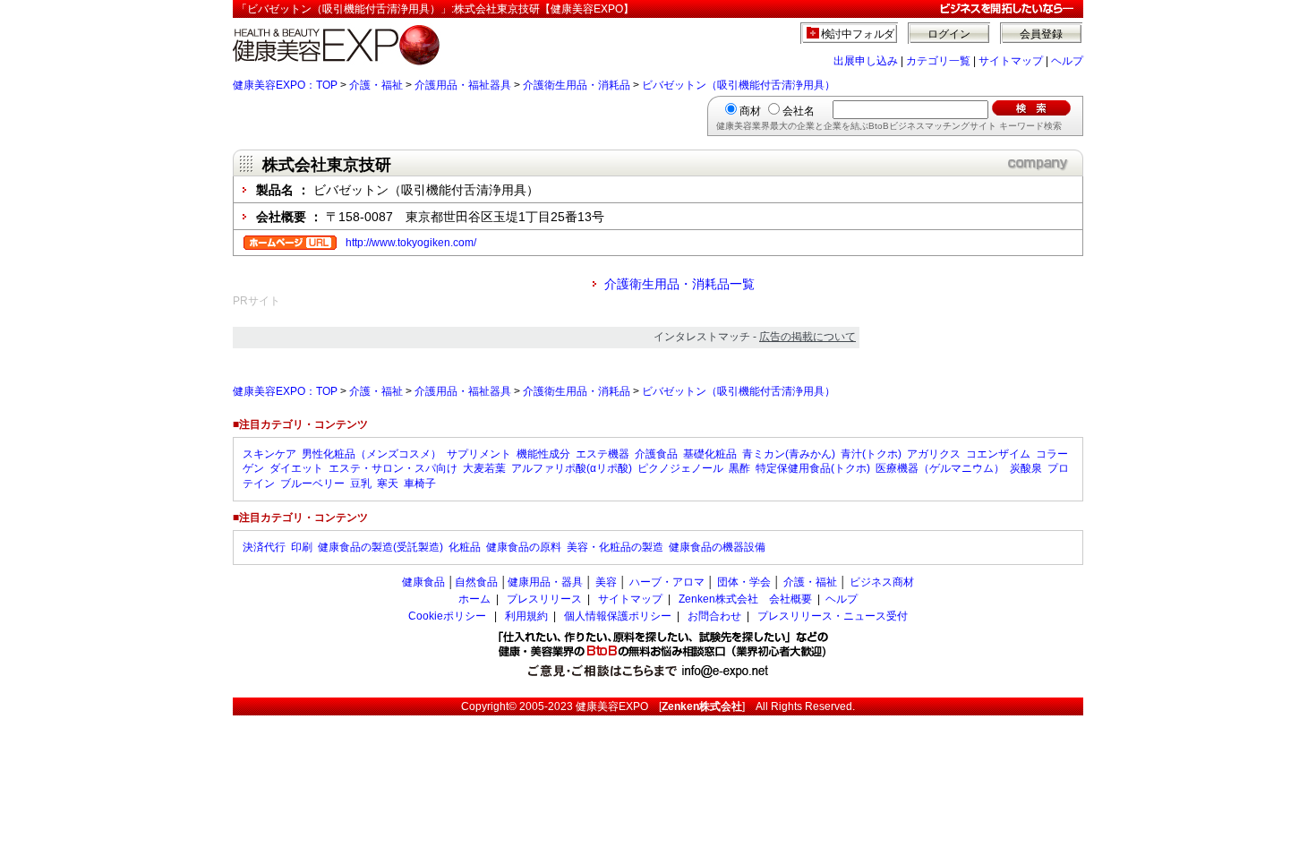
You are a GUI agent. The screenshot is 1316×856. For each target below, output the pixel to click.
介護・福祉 (376, 85)
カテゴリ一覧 (938, 61)
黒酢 (739, 468)
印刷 (301, 547)
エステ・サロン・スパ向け (393, 468)
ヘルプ (1067, 61)
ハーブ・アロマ (667, 582)
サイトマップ (1010, 61)
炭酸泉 (1026, 468)
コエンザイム (998, 454)
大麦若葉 (484, 468)
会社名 (798, 111)
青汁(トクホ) (871, 454)
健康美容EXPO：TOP (285, 85)
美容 (606, 582)
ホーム (474, 599)
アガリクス (934, 454)
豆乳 (361, 483)
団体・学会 (744, 582)
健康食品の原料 (523, 547)
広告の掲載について (807, 336)
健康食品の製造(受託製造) (380, 547)
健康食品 (423, 582)
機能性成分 (543, 454)
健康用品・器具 (545, 582)
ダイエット (296, 468)
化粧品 (465, 547)
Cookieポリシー (447, 616)
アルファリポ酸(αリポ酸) (571, 468)
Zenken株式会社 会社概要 (745, 599)
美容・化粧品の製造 (615, 547)
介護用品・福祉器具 (462, 85)
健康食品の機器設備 (717, 547)
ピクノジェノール (680, 468)
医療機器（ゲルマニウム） (940, 468)
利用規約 (526, 616)
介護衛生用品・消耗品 (576, 85)
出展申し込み (865, 61)
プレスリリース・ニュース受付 (832, 616)
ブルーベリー (312, 483)
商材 (750, 111)
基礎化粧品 (710, 454)
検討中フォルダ (858, 34)
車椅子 (420, 483)
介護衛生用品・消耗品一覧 (679, 284)
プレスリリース (544, 599)
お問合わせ (714, 616)
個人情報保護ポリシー (617, 616)
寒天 (387, 483)
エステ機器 (602, 454)
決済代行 (264, 547)
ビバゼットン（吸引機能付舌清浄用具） (738, 85)
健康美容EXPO (612, 706)
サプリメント (479, 454)
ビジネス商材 (882, 582)
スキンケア (269, 454)
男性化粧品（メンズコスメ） (371, 454)
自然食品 (476, 582)
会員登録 (1041, 34)
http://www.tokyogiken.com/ (411, 242)
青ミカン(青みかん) (788, 454)
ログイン (948, 34)
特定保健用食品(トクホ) (813, 468)
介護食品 (656, 454)
